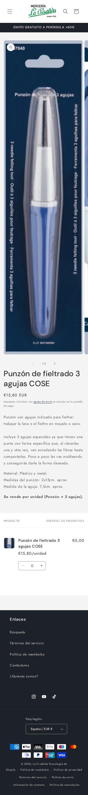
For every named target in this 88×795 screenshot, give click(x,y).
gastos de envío (43, 401)
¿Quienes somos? (24, 676)
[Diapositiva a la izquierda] (33, 363)
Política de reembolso (27, 654)
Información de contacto (29, 785)
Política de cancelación (65, 785)
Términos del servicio (27, 643)
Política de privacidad (68, 770)
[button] (9, 11)
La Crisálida (40, 764)
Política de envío (63, 777)
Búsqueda (17, 632)
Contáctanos (19, 665)
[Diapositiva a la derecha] (54, 363)
